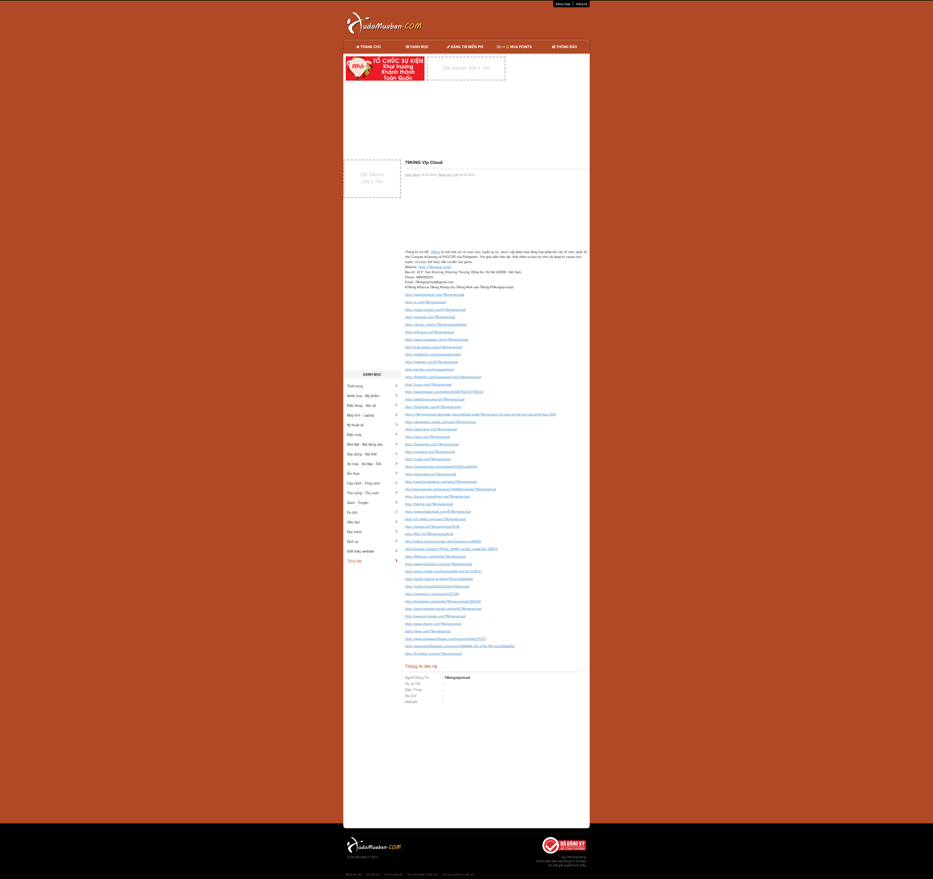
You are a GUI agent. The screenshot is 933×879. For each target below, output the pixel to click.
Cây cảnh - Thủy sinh (363, 483)
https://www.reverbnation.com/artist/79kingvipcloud (440, 482)
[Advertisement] (517, 23)
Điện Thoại (413, 689)
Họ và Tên (413, 683)
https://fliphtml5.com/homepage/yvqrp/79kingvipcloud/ (443, 377)
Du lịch (352, 512)
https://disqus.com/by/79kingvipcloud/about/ (436, 324)
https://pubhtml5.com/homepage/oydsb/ (433, 354)
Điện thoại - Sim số (361, 405)
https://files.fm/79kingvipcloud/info (429, 534)
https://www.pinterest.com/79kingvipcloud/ (434, 295)
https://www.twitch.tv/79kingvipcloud (430, 474)
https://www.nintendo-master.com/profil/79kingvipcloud (443, 609)
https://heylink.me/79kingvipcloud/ (429, 504)
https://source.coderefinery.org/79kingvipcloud (437, 496)
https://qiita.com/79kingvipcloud (427, 437)
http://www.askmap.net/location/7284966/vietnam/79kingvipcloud (450, 489)
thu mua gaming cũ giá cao (458, 874)
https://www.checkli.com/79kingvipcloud (433, 624)
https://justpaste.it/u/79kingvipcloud (430, 452)
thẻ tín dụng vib (394, 874)
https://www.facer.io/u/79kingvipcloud (431, 429)
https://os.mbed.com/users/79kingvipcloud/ (435, 519)
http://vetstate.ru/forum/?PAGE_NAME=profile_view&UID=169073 (451, 549)
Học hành (354, 531)
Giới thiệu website (360, 551)
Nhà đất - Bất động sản (365, 444)
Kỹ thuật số (355, 424)
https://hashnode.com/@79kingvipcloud (433, 407)
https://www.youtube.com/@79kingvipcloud (435, 310)
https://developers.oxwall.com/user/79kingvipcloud (440, 422)
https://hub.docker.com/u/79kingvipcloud (433, 347)
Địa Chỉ (410, 695)
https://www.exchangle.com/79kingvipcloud (435, 616)
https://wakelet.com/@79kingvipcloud (431, 362)
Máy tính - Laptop (360, 415)
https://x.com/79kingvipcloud (425, 302)
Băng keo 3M (353, 874)
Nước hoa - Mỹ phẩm (363, 395)
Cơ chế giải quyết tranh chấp (567, 865)
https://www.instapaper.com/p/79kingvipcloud (436, 339)
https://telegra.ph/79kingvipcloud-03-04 (432, 527)
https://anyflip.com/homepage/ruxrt (429, 369)
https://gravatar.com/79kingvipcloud (430, 317)
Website (411, 701)
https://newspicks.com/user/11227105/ (432, 594)
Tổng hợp (354, 560)
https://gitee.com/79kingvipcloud (428, 631)
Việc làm (353, 522)
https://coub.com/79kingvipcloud (428, 459)
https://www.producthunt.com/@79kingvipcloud (438, 511)
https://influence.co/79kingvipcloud (429, 332)
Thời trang (355, 386)
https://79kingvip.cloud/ (434, 267)
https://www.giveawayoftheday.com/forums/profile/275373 (445, 639)
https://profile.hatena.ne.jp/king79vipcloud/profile (439, 579)
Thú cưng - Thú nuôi (363, 492)
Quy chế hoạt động (573, 857)
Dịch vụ (352, 541)
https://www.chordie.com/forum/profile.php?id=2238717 (443, 571)
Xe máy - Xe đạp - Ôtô (364, 463)
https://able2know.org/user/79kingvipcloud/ (435, 399)
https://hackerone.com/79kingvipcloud (431, 444)
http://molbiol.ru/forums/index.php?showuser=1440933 (443, 541)
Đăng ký (581, 4)
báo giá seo (373, 874)
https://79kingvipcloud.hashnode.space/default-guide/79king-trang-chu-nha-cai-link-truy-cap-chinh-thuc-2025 (480, 414)
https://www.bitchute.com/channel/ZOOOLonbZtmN (441, 467)
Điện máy (354, 434)
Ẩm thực (353, 473)
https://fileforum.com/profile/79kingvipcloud (435, 556)
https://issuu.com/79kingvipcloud (428, 384)
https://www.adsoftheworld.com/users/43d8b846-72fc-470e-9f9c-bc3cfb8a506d (460, 646)
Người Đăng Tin (417, 677)
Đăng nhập (563, 4)
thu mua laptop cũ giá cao (422, 874)
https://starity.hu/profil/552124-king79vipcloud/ (437, 586)
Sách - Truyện (358, 502)
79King (435, 252)
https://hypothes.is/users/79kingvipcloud (433, 654)
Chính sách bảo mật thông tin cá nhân (561, 861)
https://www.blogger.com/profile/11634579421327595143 (444, 392)
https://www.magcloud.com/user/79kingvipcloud (438, 564)
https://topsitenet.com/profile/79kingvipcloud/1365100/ (443, 601)
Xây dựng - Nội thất (362, 454)
